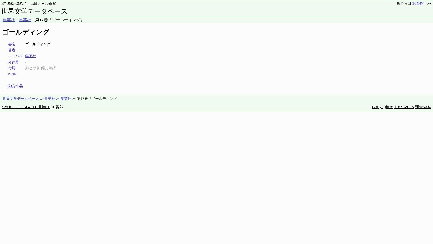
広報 (428, 3)
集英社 (9, 20)
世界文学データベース (34, 11)
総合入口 (404, 3)
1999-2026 (404, 107)
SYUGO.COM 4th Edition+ (22, 3)
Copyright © (382, 107)
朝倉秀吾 (423, 107)
